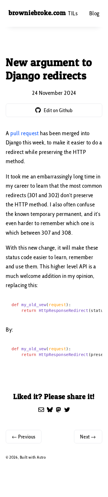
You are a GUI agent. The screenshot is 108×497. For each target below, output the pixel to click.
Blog (94, 13)
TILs (72, 13)
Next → (88, 437)
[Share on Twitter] (67, 410)
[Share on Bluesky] (50, 410)
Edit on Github (58, 110)
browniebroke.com (37, 13)
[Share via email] (41, 410)
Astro (41, 457)
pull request (24, 133)
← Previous (23, 437)
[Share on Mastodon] (58, 410)
